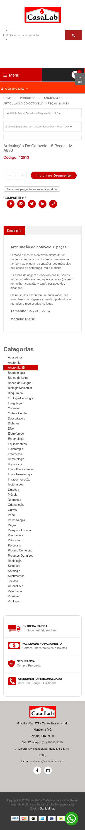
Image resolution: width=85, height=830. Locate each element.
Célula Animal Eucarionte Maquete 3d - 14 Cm (35, 113)
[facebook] (37, 770)
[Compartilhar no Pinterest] (53, 204)
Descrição (14, 230)
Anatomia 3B (53, 98)
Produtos (27, 98)
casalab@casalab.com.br (47, 761)
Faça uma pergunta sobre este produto (32, 189)
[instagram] (48, 770)
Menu (13, 75)
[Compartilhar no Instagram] (21, 204)
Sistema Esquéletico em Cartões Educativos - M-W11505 (37, 126)
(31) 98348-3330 (52, 742)
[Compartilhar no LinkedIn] (42, 204)
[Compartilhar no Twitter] (32, 204)
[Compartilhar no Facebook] (11, 204)
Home (7, 98)
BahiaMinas (47, 808)
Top (80, 81)
